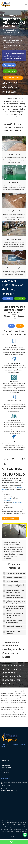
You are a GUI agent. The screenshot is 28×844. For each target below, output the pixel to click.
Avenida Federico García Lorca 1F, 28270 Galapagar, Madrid (14, 782)
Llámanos (10, 65)
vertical (10, 498)
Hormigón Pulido (14, 182)
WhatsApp (11, 71)
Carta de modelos (5, 770)
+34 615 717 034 (6, 785)
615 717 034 (9, 83)
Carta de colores (5, 772)
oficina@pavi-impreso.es (8, 788)
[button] (25, 835)
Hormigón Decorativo (14, 239)
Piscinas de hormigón (6, 767)
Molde (11, 326)
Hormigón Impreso (14, 154)
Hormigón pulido (8, 500)
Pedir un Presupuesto (10, 518)
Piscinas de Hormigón (14, 268)
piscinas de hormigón (17, 502)
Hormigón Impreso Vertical (7, 762)
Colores (20, 326)
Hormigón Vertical (14, 211)
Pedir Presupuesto (14, 78)
